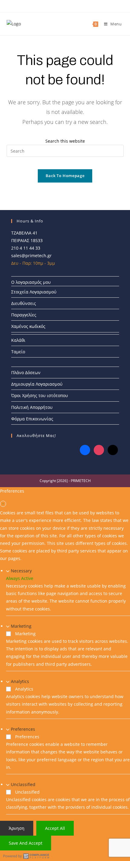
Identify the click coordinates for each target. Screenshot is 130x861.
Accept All (55, 828)
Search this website (65, 141)
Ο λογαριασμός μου (31, 282)
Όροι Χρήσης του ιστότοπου (39, 395)
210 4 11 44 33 (25, 248)
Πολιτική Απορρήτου (32, 407)
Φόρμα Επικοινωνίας (32, 419)
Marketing (21, 626)
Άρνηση (16, 828)
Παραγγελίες (23, 315)
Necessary (21, 571)
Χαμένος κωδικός (28, 326)
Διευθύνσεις (23, 303)
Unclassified (23, 784)
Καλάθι (18, 340)
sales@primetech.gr (31, 255)
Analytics (20, 681)
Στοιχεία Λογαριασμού (34, 292)
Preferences (23, 729)
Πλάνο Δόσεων (26, 372)
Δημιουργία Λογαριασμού (37, 384)
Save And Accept (25, 843)
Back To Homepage (65, 175)
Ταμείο (18, 351)
